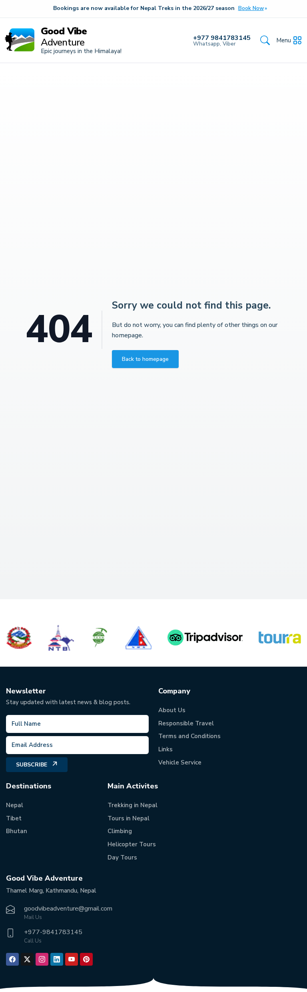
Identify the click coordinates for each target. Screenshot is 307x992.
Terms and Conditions (189, 736)
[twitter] (27, 959)
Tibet (14, 818)
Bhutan (16, 831)
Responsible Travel (186, 723)
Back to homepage (145, 359)
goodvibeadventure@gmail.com (68, 908)
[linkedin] (56, 959)
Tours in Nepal (129, 818)
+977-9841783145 (53, 932)
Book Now (251, 8)
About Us (171, 710)
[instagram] (42, 959)
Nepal (14, 805)
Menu (283, 40)
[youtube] (71, 959)
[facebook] (12, 959)
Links (165, 749)
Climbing (120, 831)
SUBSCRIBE (31, 764)
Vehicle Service (179, 762)
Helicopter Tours (132, 844)
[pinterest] (86, 959)
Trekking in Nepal (132, 805)
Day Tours (122, 857)
